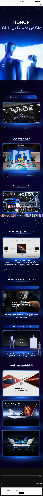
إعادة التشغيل (13, 97)
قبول (21, 493)
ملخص (29, 97)
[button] (6, 128)
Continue (37, 1)
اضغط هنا (8, 490)
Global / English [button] (22, 1)
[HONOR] (39, 470)
